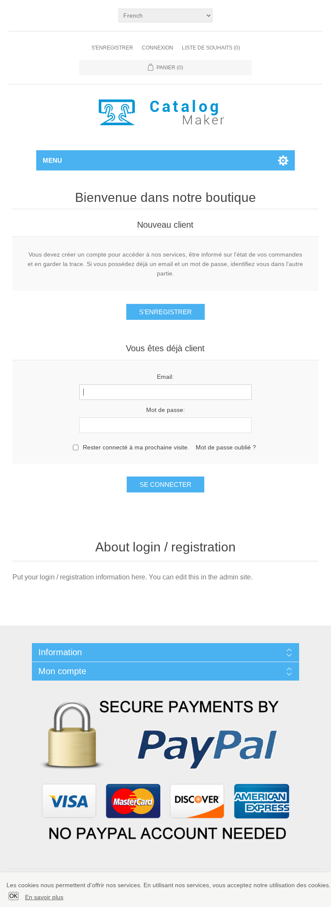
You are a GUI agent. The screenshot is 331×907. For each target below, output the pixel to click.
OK (13, 896)
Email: (165, 376)
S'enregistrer (112, 48)
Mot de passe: (165, 409)
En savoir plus (44, 897)
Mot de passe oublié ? (226, 447)
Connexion (157, 48)
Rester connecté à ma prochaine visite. (136, 447)
